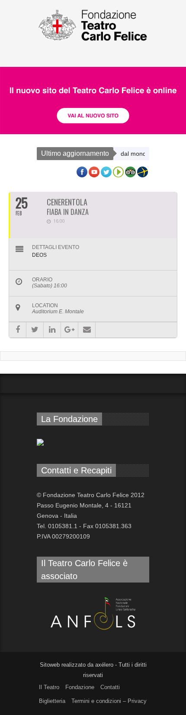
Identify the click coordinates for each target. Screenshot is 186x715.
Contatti (110, 687)
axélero (104, 664)
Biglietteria (52, 701)
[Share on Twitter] (34, 329)
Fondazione (79, 687)
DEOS (39, 255)
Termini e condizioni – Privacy (109, 701)
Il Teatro (49, 687)
